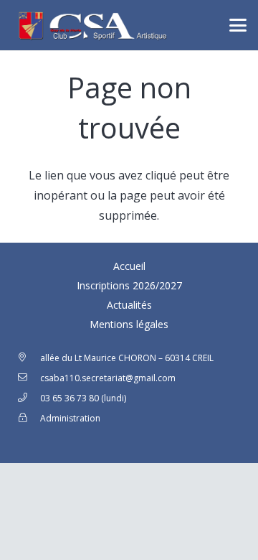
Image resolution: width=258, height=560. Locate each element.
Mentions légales (129, 324)
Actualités (129, 305)
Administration (70, 418)
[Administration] (28, 418)
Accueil (129, 266)
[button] (238, 25)
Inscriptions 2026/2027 (129, 285)
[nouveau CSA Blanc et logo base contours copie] (90, 25)
